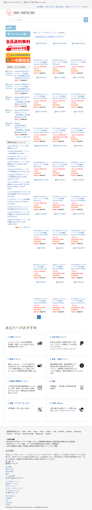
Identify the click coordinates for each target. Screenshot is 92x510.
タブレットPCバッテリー (14, 488)
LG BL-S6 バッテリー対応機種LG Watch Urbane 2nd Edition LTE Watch (18, 201)
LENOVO (9, 503)
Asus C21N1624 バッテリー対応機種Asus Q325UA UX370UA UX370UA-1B (18, 214)
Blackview (39, 434)
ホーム (37, 32)
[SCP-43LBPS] (78, 221)
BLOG (85, 7)
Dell (24, 431)
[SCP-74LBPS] (60, 118)
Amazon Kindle (28, 434)
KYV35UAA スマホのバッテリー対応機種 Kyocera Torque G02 (78, 301)
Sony (35, 431)
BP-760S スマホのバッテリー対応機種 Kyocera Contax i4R (41, 267)
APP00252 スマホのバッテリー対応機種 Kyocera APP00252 (78, 164)
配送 (67, 7)
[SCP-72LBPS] (60, 84)
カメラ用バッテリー (13, 481)
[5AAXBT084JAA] (41, 152)
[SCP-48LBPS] (78, 187)
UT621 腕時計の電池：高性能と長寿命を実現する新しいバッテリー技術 (32, 446)
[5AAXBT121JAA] (60, 152)
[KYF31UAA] (79, 118)
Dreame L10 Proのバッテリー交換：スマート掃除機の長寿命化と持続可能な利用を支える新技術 (41, 441)
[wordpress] (6, 461)
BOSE (8, 505)
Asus (42, 431)
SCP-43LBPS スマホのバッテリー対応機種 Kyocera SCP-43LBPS (78, 233)
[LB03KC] (60, 255)
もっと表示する (24, 137)
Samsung (77, 431)
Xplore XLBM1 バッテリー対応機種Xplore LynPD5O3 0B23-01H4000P (18, 164)
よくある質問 (10, 476)
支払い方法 (49, 7)
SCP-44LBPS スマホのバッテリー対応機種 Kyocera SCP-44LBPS (60, 233)
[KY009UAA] (41, 289)
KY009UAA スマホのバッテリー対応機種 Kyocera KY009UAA (41, 301)
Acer (29, 431)
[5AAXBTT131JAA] (41, 187)
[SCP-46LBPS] (78, 255)
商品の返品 (60, 7)
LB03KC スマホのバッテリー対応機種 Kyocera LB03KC (59, 267)
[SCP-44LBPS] (60, 221)
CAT (7, 500)
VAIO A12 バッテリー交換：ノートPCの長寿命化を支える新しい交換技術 (32, 444)
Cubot (48, 431)
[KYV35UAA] (79, 289)
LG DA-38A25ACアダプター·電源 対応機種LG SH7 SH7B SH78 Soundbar (18, 194)
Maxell (61, 431)
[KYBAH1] (60, 289)
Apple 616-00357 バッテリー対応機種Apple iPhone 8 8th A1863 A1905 (18, 222)
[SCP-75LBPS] (78, 84)
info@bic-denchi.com (67, 410)
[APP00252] (78, 152)
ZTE (54, 431)
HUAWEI (9, 498)
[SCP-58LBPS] (41, 221)
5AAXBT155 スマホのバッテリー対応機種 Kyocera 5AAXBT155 (41, 62)
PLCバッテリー (11, 486)
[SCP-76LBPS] (41, 118)
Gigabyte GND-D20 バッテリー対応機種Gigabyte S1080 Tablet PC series (18, 177)
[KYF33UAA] (41, 84)
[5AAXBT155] (41, 50)
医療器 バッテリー (12, 484)
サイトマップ (76, 7)
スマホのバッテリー (49, 32)
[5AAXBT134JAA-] (79, 50)
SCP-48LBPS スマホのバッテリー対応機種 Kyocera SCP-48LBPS (78, 198)
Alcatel (48, 434)
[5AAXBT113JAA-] (60, 50)
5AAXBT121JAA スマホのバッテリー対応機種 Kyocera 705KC (59, 164)
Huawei (69, 431)
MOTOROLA (10, 496)
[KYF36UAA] (60, 187)
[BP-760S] (41, 255)
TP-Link (17, 434)
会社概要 (40, 7)
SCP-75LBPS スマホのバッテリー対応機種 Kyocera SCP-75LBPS (78, 96)
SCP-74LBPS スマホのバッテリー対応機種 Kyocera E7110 (60, 130)
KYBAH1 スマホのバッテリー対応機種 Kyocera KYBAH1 (59, 301)
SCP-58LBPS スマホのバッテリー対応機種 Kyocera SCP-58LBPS (41, 233)
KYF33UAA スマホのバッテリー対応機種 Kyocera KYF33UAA (41, 96)
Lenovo (9, 434)
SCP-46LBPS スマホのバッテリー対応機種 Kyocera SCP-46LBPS (78, 267)
